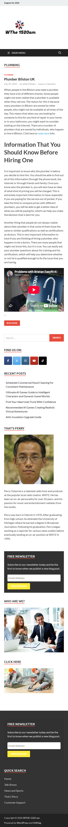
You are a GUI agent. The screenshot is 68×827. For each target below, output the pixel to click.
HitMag (37, 822)
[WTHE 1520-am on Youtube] (34, 361)
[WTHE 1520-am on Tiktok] (43, 361)
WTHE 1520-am (31, 817)
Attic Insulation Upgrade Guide (23, 417)
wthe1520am (29, 84)
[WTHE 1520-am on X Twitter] (17, 361)
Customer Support (14, 802)
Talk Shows (10, 784)
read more (44, 133)
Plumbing (9, 75)
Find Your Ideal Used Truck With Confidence (31, 401)
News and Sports (13, 790)
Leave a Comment (46, 84)
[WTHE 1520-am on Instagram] (25, 361)
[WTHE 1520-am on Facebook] (8, 361)
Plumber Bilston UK (19, 79)
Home (7, 778)
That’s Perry (11, 796)
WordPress (22, 822)
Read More (10, 322)
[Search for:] (34, 338)
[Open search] (59, 53)
